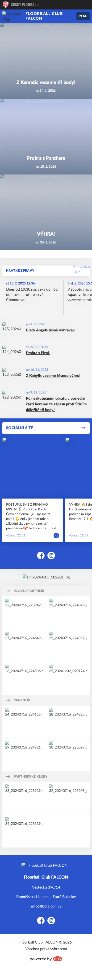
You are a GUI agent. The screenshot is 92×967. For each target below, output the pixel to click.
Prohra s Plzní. (38, 353)
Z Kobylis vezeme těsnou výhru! (53, 376)
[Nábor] (46, 577)
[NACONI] (68, 645)
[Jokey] (24, 678)
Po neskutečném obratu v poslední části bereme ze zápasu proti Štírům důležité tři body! (56, 404)
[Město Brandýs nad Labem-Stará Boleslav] (24, 612)
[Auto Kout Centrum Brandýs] (68, 678)
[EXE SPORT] (24, 722)
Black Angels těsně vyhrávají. (50, 330)
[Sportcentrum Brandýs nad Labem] (68, 754)
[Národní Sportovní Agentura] (68, 612)
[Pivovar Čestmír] (24, 645)
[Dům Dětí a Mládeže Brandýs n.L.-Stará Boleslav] (24, 754)
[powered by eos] (46, 958)
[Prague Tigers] (24, 831)
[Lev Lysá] (24, 798)
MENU (83, 16)
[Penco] (68, 722)
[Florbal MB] (68, 798)
